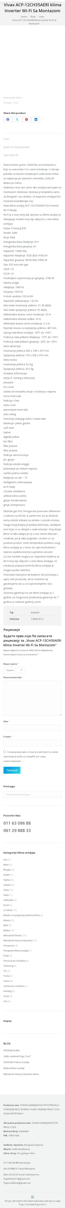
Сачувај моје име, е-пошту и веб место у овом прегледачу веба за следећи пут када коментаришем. (30, 756)
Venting (7, 991)
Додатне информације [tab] (16, 147)
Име (6, 721)
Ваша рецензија (13, 677)
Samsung (8, 965)
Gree (6, 889)
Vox (5, 1001)
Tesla (6, 975)
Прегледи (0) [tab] (10, 155)
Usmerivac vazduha (13, 986)
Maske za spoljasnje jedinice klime (21, 915)
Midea (6, 930)
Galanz (7, 884)
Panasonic (9, 945)
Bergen (7, 869)
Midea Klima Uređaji (13, 1068)
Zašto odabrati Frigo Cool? (17, 1056)
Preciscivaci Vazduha (14, 960)
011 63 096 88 (17, 823)
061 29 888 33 (17, 830)
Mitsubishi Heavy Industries (18, 940)
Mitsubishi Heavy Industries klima (21, 1074)
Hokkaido (8, 900)
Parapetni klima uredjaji (15, 950)
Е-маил (8, 736)
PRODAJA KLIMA (11, 1050)
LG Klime (7, 910)
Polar (6, 955)
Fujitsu (6, 879)
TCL (5, 970)
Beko (6, 864)
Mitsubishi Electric (12, 935)
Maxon (7, 920)
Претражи (58, 794)
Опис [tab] (6, 139)
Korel (6, 905)
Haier (6, 894)
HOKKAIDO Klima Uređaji (16, 1062)
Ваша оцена (11, 663)
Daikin (6, 874)
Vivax (18, 97)
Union (6, 980)
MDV (5, 925)
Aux (5, 859)
